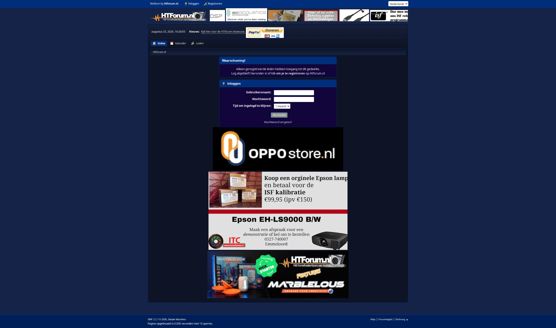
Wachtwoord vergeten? (278, 122)
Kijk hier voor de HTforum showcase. (223, 31)
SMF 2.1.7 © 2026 (157, 319)
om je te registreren (290, 73)
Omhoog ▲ (401, 319)
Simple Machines (177, 319)
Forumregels (385, 319)
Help (373, 319)
